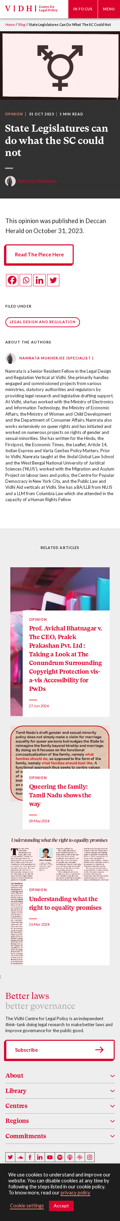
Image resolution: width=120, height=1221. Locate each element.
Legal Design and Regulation (43, 322)
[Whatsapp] (26, 280)
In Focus (83, 9)
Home (10, 25)
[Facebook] (12, 280)
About (14, 1075)
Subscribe (26, 1050)
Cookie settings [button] (27, 1205)
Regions (17, 1120)
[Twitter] (53, 280)
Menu (109, 9)
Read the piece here (39, 254)
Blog (21, 25)
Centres (16, 1105)
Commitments (25, 1136)
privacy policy (75, 1192)
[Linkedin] (39, 280)
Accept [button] (61, 1205)
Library (16, 1090)
